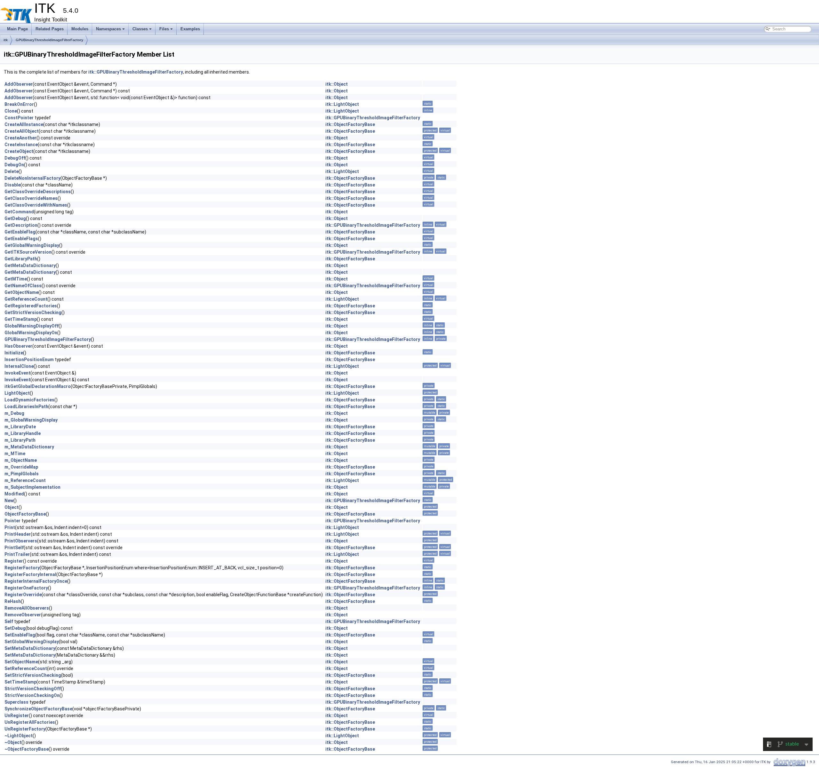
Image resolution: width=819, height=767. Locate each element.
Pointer (12, 520)
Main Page (17, 29)
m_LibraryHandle (22, 433)
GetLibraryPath (20, 258)
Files (164, 29)
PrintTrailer (17, 554)
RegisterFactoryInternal (30, 574)
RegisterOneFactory (26, 587)
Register (13, 561)
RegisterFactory (22, 567)
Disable (12, 184)
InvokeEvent (17, 373)
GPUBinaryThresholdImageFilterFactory (49, 40)
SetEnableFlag (19, 634)
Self (8, 621)
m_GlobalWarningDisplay (31, 420)
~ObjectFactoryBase (26, 749)
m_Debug (14, 413)
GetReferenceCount (25, 299)
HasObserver (18, 346)
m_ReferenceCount (25, 480)
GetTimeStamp (20, 319)
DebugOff (14, 158)
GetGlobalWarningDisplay (31, 245)
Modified (14, 493)
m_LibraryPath (20, 440)
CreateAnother (20, 137)
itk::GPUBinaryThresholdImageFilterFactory (135, 72)
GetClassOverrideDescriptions (37, 191)
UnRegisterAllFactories (29, 722)
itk (6, 40)
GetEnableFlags (21, 238)
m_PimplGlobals (21, 473)
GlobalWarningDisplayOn (30, 332)
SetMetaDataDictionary (29, 648)
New (8, 500)
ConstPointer (19, 117)
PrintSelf (14, 547)
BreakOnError (19, 104)
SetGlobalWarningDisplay (31, 641)
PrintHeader (17, 534)
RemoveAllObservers (26, 608)
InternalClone (19, 366)
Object (11, 507)
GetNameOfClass (23, 285)
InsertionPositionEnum (29, 359)
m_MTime (14, 453)
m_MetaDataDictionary (29, 446)
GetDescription (20, 225)
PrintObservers (20, 540)
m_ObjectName (20, 460)
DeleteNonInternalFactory (32, 178)
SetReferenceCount (25, 668)
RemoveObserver (22, 614)
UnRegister (16, 715)
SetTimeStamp (20, 681)
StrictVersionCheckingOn (32, 695)
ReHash (12, 601)
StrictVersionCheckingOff (32, 688)
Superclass (16, 702)
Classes (140, 29)
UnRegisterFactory (24, 728)
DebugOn (14, 164)
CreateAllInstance (23, 124)
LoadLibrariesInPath (26, 406)
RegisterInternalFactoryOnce (35, 581)
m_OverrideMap (21, 467)
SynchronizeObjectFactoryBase (38, 708)
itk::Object (336, 84)
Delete (11, 171)
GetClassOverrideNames (31, 198)
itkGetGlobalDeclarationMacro (37, 386)
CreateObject (18, 151)
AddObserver (18, 84)
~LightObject (18, 735)
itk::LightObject (342, 104)
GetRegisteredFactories (30, 305)
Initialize (13, 352)
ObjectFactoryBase (25, 514)
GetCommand (19, 211)
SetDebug (15, 628)
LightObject (17, 393)
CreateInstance (21, 144)
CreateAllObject (21, 131)
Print (9, 527)
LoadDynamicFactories (29, 399)
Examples (190, 29)
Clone (10, 111)
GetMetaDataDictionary (30, 265)
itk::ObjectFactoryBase (350, 124)
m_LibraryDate (20, 426)
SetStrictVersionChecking (32, 675)
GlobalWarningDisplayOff (31, 325)
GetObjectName (21, 292)
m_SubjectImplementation (32, 487)
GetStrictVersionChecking (32, 312)
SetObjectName (21, 661)
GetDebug (15, 218)
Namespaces (108, 29)
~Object (12, 742)
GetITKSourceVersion (28, 252)
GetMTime (15, 278)
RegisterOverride (23, 594)
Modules (79, 29)
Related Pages (50, 29)
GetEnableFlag (20, 231)
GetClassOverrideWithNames (35, 205)
